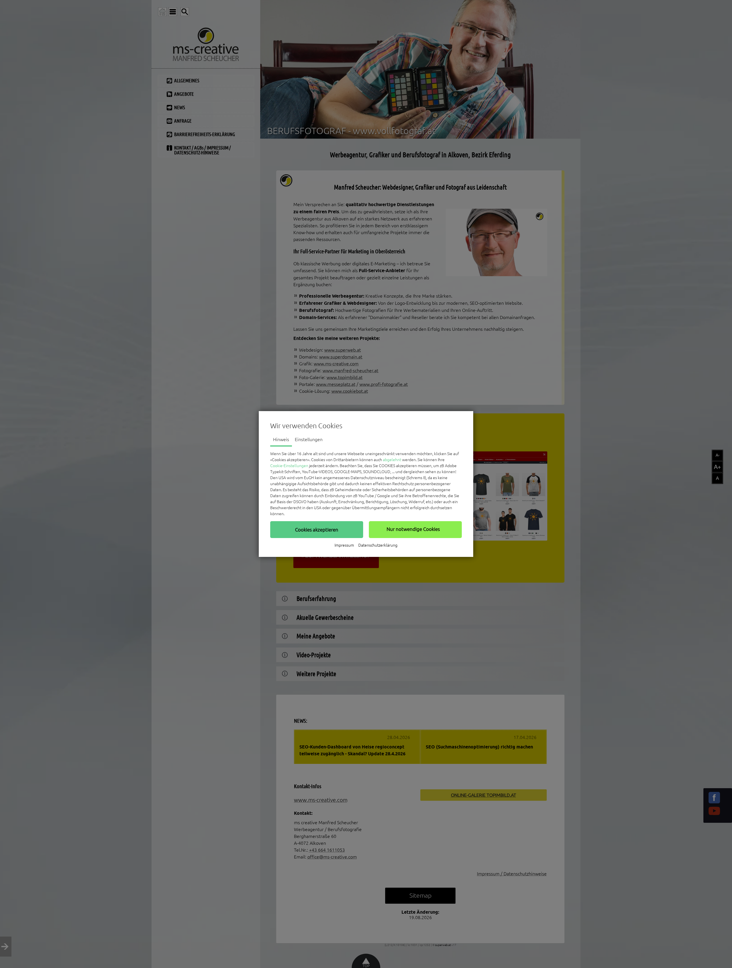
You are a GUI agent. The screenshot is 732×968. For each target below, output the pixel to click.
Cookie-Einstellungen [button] (289, 465)
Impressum (344, 545)
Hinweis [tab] (281, 439)
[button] (316, 529)
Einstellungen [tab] (309, 439)
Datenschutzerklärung (377, 545)
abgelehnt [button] (392, 459)
